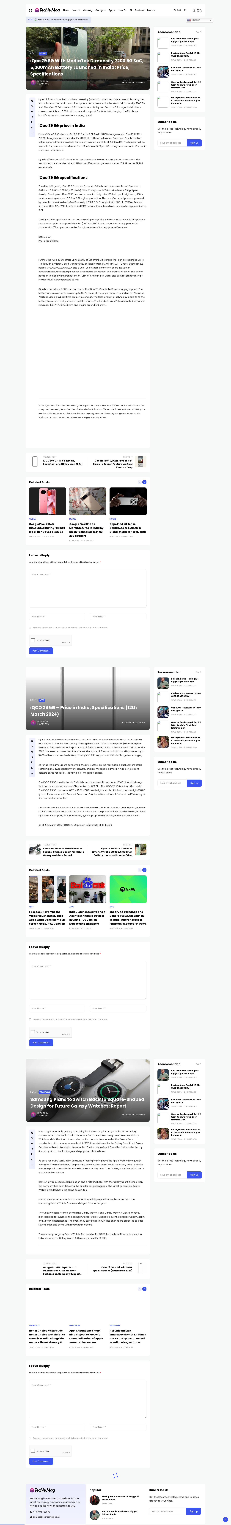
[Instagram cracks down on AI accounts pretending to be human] (163, 102)
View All (199, 32)
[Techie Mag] (46, 10)
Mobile (42, 53)
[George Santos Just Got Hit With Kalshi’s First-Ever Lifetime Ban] (163, 86)
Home (33, 53)
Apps (41, 700)
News (30, 19)
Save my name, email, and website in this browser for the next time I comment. (70, 627)
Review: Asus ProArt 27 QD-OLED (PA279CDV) (186, 54)
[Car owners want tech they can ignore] (163, 72)
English (195, 20)
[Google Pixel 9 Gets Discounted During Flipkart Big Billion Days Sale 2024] (47, 501)
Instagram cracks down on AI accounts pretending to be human (185, 100)
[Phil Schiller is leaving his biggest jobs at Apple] (35, 19)
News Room (42, 81)
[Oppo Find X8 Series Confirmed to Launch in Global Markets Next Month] (128, 501)
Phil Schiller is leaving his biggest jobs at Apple (63, 19)
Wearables (44, 1092)
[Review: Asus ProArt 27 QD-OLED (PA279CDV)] (163, 57)
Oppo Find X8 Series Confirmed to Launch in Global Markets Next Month (128, 528)
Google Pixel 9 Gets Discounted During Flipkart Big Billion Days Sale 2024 (47, 528)
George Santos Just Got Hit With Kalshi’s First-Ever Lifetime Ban (186, 85)
